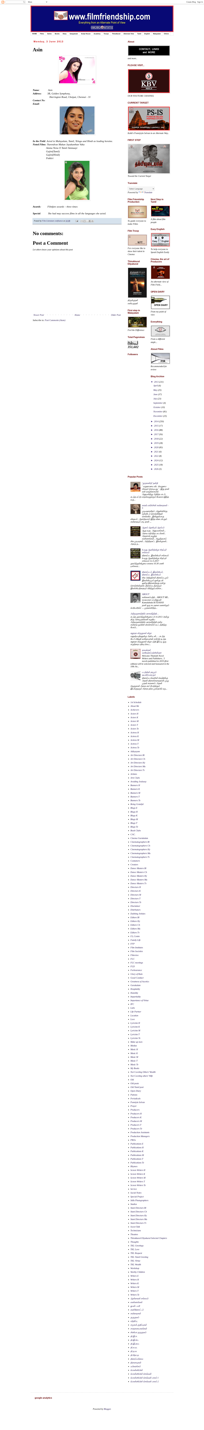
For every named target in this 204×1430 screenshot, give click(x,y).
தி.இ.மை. (134, 1344)
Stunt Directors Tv (138, 1223)
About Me (134, 706)
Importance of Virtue (139, 1000)
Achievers (134, 710)
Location (134, 1015)
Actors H (134, 714)
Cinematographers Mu (140, 853)
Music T (134, 1061)
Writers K (134, 1283)
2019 (156, 443)
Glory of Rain (136, 974)
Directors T (135, 898)
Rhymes (133, 1166)
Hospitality (135, 989)
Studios (133, 1204)
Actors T (134, 725)
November (158, 411)
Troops (106, 34)
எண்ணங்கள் (136, 1302)
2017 (156, 434)
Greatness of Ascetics (139, 981)
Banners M (135, 793)
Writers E (134, 1276)
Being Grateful (136, 804)
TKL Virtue (135, 1261)
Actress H (134, 732)
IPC (132, 1004)
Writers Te (134, 1295)
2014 (156, 421)
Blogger (107, 1409)
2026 (156, 469)
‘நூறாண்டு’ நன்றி (150, 483)
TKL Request (136, 1253)
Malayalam (157, 34)
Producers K (136, 1117)
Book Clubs (135, 830)
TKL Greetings (136, 1245)
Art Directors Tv (137, 770)
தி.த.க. (133, 1351)
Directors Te (135, 902)
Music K (134, 1053)
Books (57, 34)
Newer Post (38, 315)
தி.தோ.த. (134, 1355)
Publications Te (137, 1162)
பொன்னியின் (136, 1370)
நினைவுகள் (135, 1362)
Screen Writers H (137, 1170)
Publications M (137, 1155)
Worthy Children (137, 1272)
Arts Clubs (135, 778)
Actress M (134, 740)
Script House (85, 34)
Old (132, 1079)
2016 (156, 430)
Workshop (134, 1268)
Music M (134, 1057)
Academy (97, 34)
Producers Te (136, 1128)
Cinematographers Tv (140, 857)
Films (42, 34)
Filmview (134, 955)
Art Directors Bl (137, 755)
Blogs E (133, 808)
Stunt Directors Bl (138, 1208)
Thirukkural (116, 34)
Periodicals (135, 1098)
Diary (64, 34)
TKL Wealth (135, 1264)
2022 (156, 456)
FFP (132, 944)
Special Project (137, 1196)
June (155, 394)
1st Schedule (135, 702)
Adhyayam (135, 751)
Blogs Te (134, 827)
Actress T (134, 744)
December (158, 416)
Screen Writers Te (138, 1185)
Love (132, 1019)
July (155, 398)
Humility (134, 993)
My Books (134, 1068)
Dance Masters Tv (138, 883)
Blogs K (134, 815)
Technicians (135, 1230)
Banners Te (135, 800)
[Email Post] (77, 221)
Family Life (135, 940)
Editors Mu (135, 928)
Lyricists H (135, 1023)
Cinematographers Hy (140, 849)
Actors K (134, 717)
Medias (133, 1045)
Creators (134, 864)
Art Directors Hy (137, 762)
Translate (148, 192)
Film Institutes (136, 947)
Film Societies (136, 951)
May (155, 390)
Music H (134, 1049)
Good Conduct (136, 978)
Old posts (134, 1083)
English (147, 34)
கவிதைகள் (135, 1313)
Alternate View (129, 34)
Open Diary (135, 1091)
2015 (156, 426)
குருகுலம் (134, 1317)
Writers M (134, 1287)
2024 (156, 460)
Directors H (135, 887)
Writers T (134, 1291)
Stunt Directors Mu (138, 1219)
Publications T (136, 1159)
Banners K (135, 789)
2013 (156, 382)
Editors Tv (135, 932)
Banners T (135, 796)
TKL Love (134, 1249)
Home (77, 315)
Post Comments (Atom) (55, 320)
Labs (132, 1008)
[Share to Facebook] (89, 221)
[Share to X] (87, 221)
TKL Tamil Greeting (139, 1257)
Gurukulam (135, 985)
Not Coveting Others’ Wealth (143, 1072)
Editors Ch (135, 925)
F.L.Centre (135, 936)
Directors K (135, 891)
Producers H (136, 1113)
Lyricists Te (135, 1038)
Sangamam (74, 34)
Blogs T (133, 823)
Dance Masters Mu (138, 879)
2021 (156, 451)
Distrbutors (135, 910)
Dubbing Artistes (137, 913)
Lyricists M (135, 1030)
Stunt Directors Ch (138, 1211)
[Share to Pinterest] (92, 221)
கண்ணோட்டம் (136, 1310)
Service (133, 1189)
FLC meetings (136, 962)
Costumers (135, 861)
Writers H (134, 1279)
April (155, 385)
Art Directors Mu (137, 766)
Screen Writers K (137, 1174)
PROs (133, 1140)
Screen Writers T (137, 1181)
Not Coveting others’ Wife (141, 1076)
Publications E (136, 1144)
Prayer (133, 1106)
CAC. (132, 834)
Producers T (135, 1125)
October (157, 407)
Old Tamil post (136, 1087)
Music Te (134, 1064)
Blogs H (134, 812)
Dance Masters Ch (138, 872)
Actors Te (134, 728)
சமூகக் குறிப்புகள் (138, 1325)
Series (49, 34)
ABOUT (145, 594)
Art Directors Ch (137, 759)
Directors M (135, 895)
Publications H (137, 1147)
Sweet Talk (135, 1227)
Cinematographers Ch (140, 845)
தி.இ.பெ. (134, 1340)
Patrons (133, 1095)
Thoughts (134, 1242)
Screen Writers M (137, 1178)
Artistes (133, 774)
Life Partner (135, 1011)
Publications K (136, 1151)
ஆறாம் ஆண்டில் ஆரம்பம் (153, 527)
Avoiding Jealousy (138, 781)
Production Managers (140, 1136)
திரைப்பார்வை (136, 1359)
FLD (132, 966)
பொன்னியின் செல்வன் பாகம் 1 (144, 1378)
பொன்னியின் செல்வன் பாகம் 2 (144, 1381)
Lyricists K (135, 1027)
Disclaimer (135, 906)
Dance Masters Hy (138, 876)
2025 (156, 465)
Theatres (134, 1234)
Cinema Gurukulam (139, 838)
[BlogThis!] (84, 221)
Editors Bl (134, 917)
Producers (134, 1110)
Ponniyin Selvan (137, 1102)
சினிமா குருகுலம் (138, 1332)
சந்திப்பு (133, 1321)
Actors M (134, 721)
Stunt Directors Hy (138, 1215)
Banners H (135, 785)
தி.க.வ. (133, 1347)
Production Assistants (139, 1132)
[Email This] (81, 221)
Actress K (134, 736)
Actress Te (134, 747)
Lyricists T (135, 1034)
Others (166, 34)
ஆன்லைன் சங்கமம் (139, 1298)
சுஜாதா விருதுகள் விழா (141, 633)
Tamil (139, 34)
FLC (132, 959)
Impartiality (135, 996)
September (158, 403)
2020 (156, 447)
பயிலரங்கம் (135, 1366)
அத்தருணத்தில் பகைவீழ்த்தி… (144, 613)
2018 (156, 439)
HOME (34, 34)
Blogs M (134, 819)
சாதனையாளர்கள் (138, 1328)
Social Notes (135, 1193)
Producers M (136, 1121)
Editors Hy (135, 921)
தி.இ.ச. (133, 1336)
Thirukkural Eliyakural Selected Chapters (148, 1238)
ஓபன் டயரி (135, 1306)
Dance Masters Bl (138, 868)
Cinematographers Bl (139, 842)
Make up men (136, 1042)
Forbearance (136, 970)
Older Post (116, 315)
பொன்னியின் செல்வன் (140, 1374)
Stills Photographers (139, 1200)
